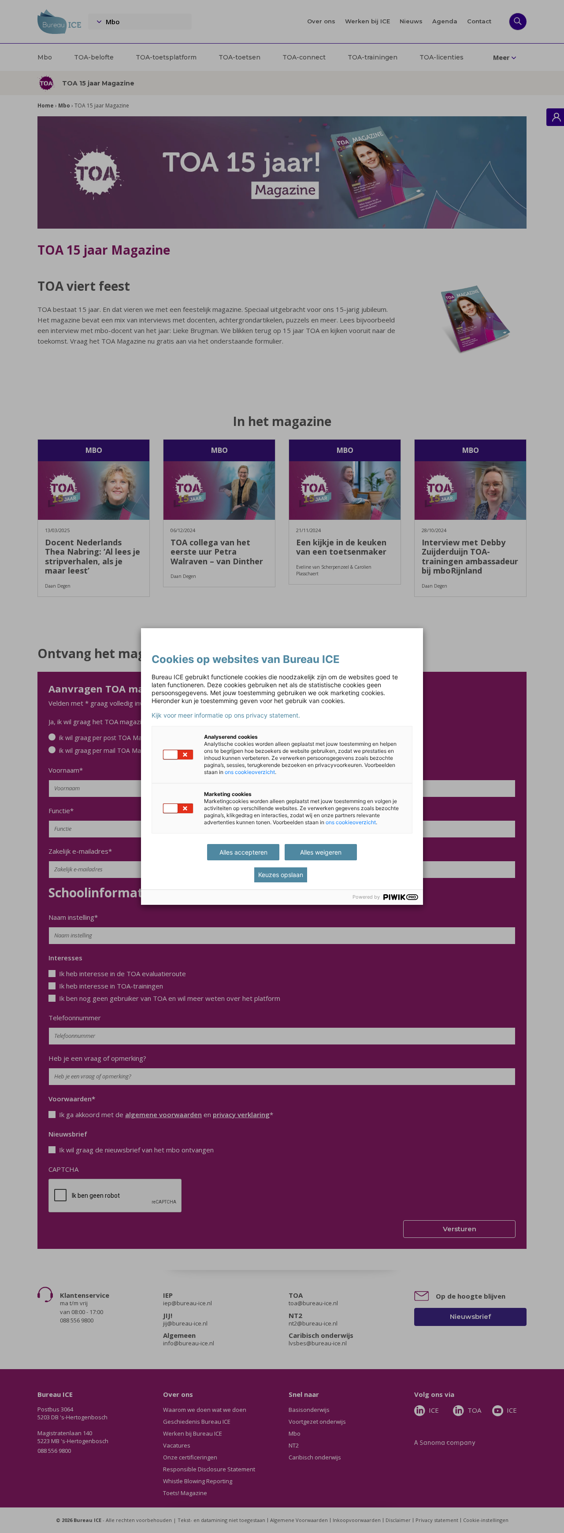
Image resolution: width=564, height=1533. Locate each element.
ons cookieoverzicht (250, 772)
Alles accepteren (243, 852)
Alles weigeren (320, 852)
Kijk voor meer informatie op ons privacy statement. (226, 715)
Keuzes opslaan (280, 874)
